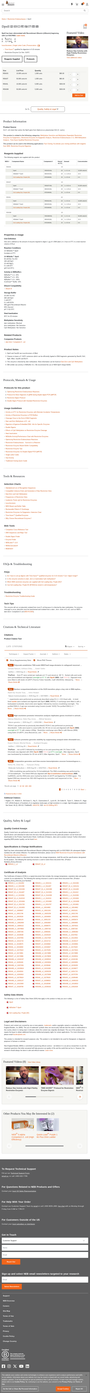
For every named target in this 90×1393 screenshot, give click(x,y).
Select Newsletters (11, 1286)
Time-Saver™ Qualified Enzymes (17, 515)
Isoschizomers (7, 45)
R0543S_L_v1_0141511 (43, 898)
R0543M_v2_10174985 (43, 953)
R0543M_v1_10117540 (43, 938)
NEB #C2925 (28, 612)
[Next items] (80, 1097)
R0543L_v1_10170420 (70, 947)
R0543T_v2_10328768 (15, 987)
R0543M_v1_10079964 (16, 929)
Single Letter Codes (12, 455)
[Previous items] (9, 1097)
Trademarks (8, 1321)
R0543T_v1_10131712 (43, 941)
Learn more (20, 35)
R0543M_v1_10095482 (70, 932)
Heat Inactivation (11, 433)
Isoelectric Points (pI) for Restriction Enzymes (21, 500)
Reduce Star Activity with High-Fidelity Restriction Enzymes (77, 53)
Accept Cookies (63, 1389)
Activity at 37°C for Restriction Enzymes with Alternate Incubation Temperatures (33, 412)
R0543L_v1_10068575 (42, 926)
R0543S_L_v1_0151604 (71, 898)
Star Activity (10, 458)
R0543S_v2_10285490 (70, 977)
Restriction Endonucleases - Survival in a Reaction (23, 442)
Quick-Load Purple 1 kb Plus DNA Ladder (47, 1135)
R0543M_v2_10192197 (16, 959)
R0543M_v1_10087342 (43, 929)
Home (4, 19)
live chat (61, 1206)
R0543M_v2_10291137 (16, 980)
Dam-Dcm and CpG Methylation (71, 362)
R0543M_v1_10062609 (16, 923)
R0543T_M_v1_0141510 (16, 898)
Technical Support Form (20, 1173)
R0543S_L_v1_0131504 (16, 895)
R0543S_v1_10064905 (70, 923)
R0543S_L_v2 (13, 864)
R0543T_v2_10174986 (15, 956)
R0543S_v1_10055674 (70, 920)
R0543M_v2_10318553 (70, 983)
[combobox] (42, 11)
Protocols (31, 59)
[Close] (86, 1375)
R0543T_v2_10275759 (70, 974)
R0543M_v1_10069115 (16, 926)
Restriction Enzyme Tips (14, 449)
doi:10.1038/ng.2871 (51, 805)
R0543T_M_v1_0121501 (43, 892)
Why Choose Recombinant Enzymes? (18, 518)
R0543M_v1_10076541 (70, 926)
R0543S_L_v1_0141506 (71, 895)
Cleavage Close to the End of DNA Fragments (21, 418)
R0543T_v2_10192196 (70, 959)
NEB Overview (9, 1301)
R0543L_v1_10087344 (70, 929)
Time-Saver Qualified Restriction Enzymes (24, 140)
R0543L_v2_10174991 (15, 953)
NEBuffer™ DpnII (15, 1007)
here (35, 839)
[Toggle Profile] (87, 4)
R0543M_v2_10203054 (43, 962)
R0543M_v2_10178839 (43, 956)
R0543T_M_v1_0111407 (16, 892)
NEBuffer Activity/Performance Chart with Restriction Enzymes (27, 436)
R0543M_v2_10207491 (16, 965)
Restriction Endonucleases (17, 19)
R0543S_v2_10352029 (70, 987)
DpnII (11, 1002)
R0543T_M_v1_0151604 (16, 901)
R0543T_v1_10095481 (43, 932)
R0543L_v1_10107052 (70, 935)
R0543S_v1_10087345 (15, 932)
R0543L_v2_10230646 (42, 965)
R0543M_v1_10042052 (70, 916)
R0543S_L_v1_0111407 (43, 886)
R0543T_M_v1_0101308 (43, 889)
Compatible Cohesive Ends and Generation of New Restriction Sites (29, 491)
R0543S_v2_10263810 (15, 974)
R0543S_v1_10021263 (43, 910)
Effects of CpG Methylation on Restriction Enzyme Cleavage (26, 430)
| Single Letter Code (19, 45)
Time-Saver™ (9, 49)
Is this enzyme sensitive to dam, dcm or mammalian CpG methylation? (31, 579)
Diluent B (9, 289)
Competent (15, 342)
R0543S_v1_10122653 (70, 938)
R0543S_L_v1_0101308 (16, 886)
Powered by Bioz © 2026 (13, 794)
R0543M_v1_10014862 (70, 907)
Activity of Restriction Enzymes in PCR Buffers (22, 415)
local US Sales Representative (24, 1191)
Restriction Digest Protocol (16, 398)
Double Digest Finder (13, 536)
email (36, 1206)
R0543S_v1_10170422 (15, 950)
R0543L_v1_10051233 (42, 920)
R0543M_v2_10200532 (43, 959)
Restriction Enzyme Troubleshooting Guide (20, 596)
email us (5, 1176)
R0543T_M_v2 (40, 864)
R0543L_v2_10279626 (42, 977)
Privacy (6, 1331)
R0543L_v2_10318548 (42, 983)
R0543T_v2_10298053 (43, 980)
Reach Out (11, 1262)
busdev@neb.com (19, 1034)
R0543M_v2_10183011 (70, 956)
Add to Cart (79, 95)
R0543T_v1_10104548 (15, 935)
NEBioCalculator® (12, 546)
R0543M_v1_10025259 (43, 913)
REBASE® (9, 549)
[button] (84, 10)
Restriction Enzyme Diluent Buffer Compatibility (22, 445)
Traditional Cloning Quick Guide (16, 461)
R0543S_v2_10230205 (70, 965)
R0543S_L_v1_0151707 (43, 904)
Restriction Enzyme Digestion (21, 146)
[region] (45, 1382)
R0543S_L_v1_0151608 (43, 901)
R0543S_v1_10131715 (15, 941)
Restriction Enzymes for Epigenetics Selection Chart (23, 512)
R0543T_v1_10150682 (43, 944)
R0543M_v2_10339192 (43, 987)
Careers (6, 1306)
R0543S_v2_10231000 (43, 968)
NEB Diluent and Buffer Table (16, 506)
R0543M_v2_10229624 (16, 968)
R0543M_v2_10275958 (43, 974)
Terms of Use (8, 1316)
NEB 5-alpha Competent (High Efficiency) (23, 1136)
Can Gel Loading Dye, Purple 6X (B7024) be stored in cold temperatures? (32, 585)
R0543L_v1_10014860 (42, 907)
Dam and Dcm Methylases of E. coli (18, 421)
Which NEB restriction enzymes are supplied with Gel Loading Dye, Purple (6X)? (34, 582)
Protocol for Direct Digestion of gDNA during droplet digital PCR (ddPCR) (31, 395)
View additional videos (74, 57)
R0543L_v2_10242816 (15, 971)
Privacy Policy (67, 1382)
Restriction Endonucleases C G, (63, 138)
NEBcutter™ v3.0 (12, 543)
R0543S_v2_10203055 (70, 962)
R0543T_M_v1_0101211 (71, 886)
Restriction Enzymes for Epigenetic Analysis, (36, 138)
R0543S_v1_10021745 (70, 913)
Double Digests (11, 427)
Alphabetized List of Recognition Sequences (21, 488)
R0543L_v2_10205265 (15, 962)
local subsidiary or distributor (23, 1224)
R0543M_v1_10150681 (70, 944)
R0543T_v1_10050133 (15, 920)
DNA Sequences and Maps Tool (16, 533)
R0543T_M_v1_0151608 (71, 901)
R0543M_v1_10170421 (70, 950)
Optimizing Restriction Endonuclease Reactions (23, 392)
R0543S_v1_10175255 (43, 950)
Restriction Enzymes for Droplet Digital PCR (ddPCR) (24, 452)
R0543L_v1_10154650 (15, 947)
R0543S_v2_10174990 (70, 953)
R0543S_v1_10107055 (15, 938)
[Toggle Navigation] (3, 5)
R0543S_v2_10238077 (70, 968)
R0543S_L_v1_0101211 (43, 883)
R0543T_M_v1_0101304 (16, 889)
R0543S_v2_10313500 (15, 983)
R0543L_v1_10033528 (15, 916)
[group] (44, 1079)
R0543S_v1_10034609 (43, 916)
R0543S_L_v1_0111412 (70, 892)
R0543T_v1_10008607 (15, 910)
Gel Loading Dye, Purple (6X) (21, 177)
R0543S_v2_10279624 (15, 977)
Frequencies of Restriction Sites (16, 497)
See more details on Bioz (80, 794)
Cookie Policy (8, 1336)
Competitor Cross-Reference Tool (17, 530)
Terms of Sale (8, 1326)
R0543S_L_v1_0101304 (71, 883)
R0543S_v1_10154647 (43, 947)
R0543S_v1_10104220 (43, 935)
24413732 (36, 805)
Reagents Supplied (12, 59)
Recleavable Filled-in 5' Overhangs (17, 509)
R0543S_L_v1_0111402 (16, 883)
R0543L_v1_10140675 (15, 944)
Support (6, 1296)
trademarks (48, 1025)
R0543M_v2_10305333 (70, 980)
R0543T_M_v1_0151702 (16, 904)
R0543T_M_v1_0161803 (16, 907)
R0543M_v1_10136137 (70, 941)
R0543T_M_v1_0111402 (71, 889)
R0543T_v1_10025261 (70, 910)
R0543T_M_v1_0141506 (43, 895)
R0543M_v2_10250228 (43, 971)
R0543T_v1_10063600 (43, 923)
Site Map (6, 1311)
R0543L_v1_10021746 (15, 913)
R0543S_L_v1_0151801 (71, 904)
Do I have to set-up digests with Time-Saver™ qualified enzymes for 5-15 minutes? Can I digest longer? (42, 576)
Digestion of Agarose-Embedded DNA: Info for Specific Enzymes (28, 424)
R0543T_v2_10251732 (70, 971)
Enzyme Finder (11, 539)
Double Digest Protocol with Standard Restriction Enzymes (27, 401)
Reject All (79, 1389)
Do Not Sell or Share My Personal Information (20, 1389)
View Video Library (34, 1062)
